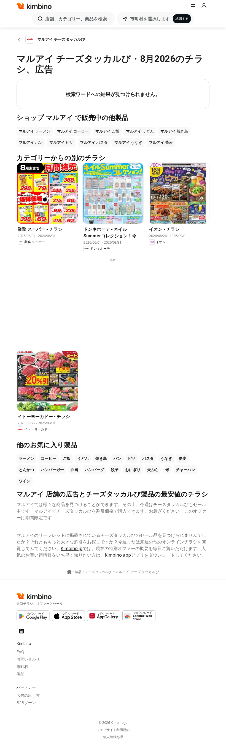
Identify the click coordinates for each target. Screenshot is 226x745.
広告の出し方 (28, 695)
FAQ (20, 651)
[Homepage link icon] (69, 572)
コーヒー (48, 458)
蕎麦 (182, 458)
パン (117, 458)
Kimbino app (118, 555)
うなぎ (166, 458)
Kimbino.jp (71, 548)
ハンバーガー (52, 470)
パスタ (148, 458)
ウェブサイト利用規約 (113, 730)
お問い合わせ (28, 659)
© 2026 (113, 722)
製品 (20, 673)
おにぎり (133, 470)
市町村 (22, 666)
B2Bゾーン (26, 702)
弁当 (74, 470)
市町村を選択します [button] (150, 19)
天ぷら (153, 470)
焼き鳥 (101, 458)
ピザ (132, 458)
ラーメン (26, 458)
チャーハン (185, 470)
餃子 (115, 470)
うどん (83, 458)
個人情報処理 (113, 737)
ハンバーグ (94, 470)
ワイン (24, 481)
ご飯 (67, 458)
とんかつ (26, 470)
